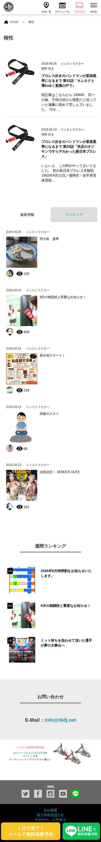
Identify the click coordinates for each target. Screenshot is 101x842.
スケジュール (62, 11)
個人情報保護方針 (50, 815)
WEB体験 (79, 11)
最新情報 (27, 215)
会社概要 (50, 810)
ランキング (74, 215)
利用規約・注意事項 (50, 820)
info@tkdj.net (60, 720)
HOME (14, 22)
